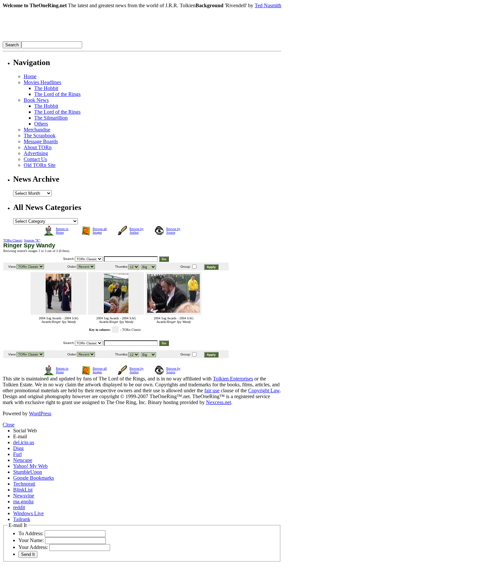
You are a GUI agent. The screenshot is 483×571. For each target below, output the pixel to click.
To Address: (30, 533)
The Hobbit (46, 88)
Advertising (36, 153)
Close (8, 424)
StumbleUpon (27, 472)
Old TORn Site (40, 165)
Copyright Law (264, 390)
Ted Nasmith (268, 5)
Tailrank (21, 519)
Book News (36, 100)
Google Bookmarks (33, 478)
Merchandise (37, 129)
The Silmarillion (51, 118)
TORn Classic (12, 240)
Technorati (24, 484)
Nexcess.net (218, 402)
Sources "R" (32, 240)
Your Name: (31, 540)
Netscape (22, 460)
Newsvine (23, 495)
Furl (17, 454)
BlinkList (23, 489)
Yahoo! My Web (30, 466)
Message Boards (41, 141)
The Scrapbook (40, 135)
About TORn (38, 147)
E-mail (20, 436)
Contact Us (35, 159)
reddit (19, 507)
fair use (211, 390)
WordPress (40, 413)
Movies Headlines (42, 82)
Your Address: (33, 547)
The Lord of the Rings (57, 94)
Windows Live (28, 513)
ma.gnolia (23, 501)
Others (41, 123)
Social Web (25, 430)
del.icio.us (23, 442)
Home (30, 76)
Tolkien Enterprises (233, 378)
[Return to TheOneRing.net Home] (101, 39)
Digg (18, 448)
